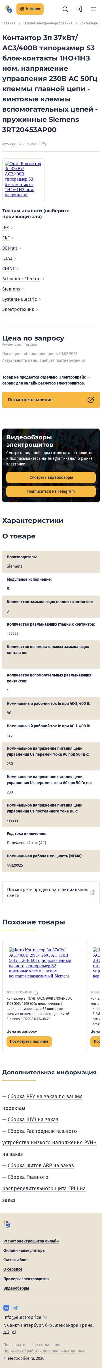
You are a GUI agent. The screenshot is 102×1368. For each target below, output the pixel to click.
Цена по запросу (22, 1031)
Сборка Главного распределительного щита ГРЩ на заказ (44, 1188)
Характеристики (32, 520)
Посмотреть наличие (30, 399)
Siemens (11, 289)
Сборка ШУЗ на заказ (33, 1119)
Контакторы (89, 23)
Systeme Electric (19, 299)
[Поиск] (65, 9)
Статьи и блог (15, 1260)
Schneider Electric (21, 278)
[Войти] (79, 9)
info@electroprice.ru (25, 1317)
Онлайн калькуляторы (24, 1250)
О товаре (18, 536)
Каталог (33, 9)
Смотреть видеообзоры (51, 477)
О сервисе (12, 1269)
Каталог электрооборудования (48, 23)
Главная (9, 23)
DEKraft (9, 248)
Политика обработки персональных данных (44, 1351)
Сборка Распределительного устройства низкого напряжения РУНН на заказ (49, 1142)
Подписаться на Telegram (51, 491)
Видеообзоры (16, 1288)
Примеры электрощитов (26, 1279)
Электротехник (18, 309)
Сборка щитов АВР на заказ (41, 1165)
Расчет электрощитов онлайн (31, 1241)
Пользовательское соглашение (32, 1344)
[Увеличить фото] (23, 180)
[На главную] (8, 9)
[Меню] (93, 9)
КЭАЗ (7, 258)
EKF (6, 238)
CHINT (8, 268)
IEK (5, 227)
